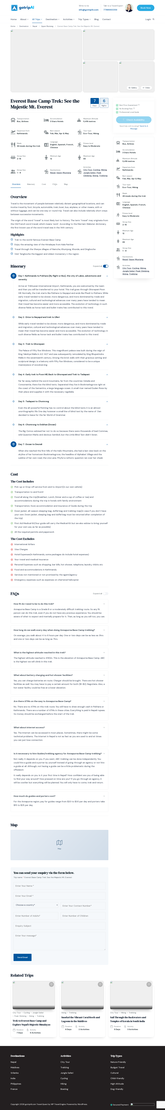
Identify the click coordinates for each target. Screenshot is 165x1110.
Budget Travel (117, 1067)
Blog (96, 19)
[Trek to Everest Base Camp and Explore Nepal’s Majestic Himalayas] (34, 995)
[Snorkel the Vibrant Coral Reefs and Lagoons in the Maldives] (82, 995)
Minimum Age (55, 156)
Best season (55, 131)
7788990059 (110, 9)
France (14, 1089)
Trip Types (83, 19)
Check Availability (135, 119)
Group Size (21, 156)
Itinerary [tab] (31, 184)
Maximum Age (89, 156)
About (23, 19)
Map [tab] (66, 184)
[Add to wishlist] (51, 984)
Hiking (104, 170)
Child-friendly (117, 1078)
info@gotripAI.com (88, 9)
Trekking (103, 175)
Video (147, 88)
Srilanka (14, 1072)
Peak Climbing (142, 271)
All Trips (36, 19)
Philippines (16, 1083)
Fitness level (88, 143)
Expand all (97, 266)
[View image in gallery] (46, 31)
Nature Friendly (118, 1062)
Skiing (95, 175)
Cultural (114, 1072)
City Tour (87, 170)
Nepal (52, 172)
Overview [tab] (16, 184)
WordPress (82, 1104)
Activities (67, 19)
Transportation (23, 119)
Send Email (22, 957)
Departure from (23, 131)
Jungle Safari (89, 172)
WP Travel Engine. (58, 1104)
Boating (64, 1089)
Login (148, 19)
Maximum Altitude (90, 119)
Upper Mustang (63, 172)
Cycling (96, 170)
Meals (19, 143)
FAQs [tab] (55, 184)
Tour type (87, 131)
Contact (106, 19)
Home (14, 19)
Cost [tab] (44, 184)
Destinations (55, 170)
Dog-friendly (117, 1089)
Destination (51, 19)
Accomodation (56, 119)
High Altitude (117, 1083)
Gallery (134, 88)
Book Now (146, 7)
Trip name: (19, 877)
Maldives (15, 1067)
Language (54, 142)
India (13, 1078)
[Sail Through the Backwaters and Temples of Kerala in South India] (131, 995)
